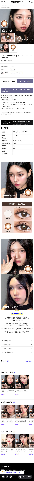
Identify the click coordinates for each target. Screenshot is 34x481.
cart (32, 2)
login (29, 2)
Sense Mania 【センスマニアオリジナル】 (17, 6)
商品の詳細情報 (8, 385)
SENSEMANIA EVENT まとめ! (13, 472)
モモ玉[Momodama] (5, 7)
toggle (2, 2)
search (5, 2)
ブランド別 (3, 6)
